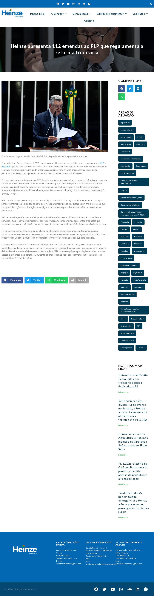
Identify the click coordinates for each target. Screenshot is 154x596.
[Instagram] (73, 4)
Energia (136, 229)
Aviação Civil (126, 144)
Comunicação (80, 13)
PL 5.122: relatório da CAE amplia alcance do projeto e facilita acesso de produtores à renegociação (133, 471)
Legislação (139, 13)
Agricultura (125, 122)
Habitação (125, 244)
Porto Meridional (127, 294)
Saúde (123, 319)
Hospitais (124, 251)
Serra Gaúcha (126, 326)
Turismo (141, 348)
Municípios (138, 287)
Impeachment (139, 251)
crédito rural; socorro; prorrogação (129, 181)
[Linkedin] (84, 4)
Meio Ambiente (140, 280)
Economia (125, 222)
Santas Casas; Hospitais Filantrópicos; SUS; (130, 310)
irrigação (124, 273)
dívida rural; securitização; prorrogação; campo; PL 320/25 (133, 213)
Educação (138, 222)
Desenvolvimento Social (130, 205)
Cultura (124, 190)
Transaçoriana (126, 348)
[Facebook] (57, 4)
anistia (139, 137)
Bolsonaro (140, 144)
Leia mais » (123, 392)
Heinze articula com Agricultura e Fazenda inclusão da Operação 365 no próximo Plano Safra (133, 441)
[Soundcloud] (79, 4)
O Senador (57, 13)
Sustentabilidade (127, 333)
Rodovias (124, 301)
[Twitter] (63, 4)
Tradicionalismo (127, 340)
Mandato (124, 280)
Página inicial (37, 13)
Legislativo (137, 273)
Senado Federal (137, 319)
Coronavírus (141, 166)
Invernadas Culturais (129, 265)
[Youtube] (68, 4)
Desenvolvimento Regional (131, 198)
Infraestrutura (126, 258)
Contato (89, 20)
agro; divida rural (127, 130)
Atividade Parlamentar (110, 13)
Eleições (124, 229)
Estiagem (124, 236)
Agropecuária (126, 137)
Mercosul (124, 287)
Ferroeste (138, 236)
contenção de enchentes (131, 159)
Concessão (125, 151)
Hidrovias (138, 244)
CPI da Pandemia (127, 173)
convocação (125, 166)
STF (138, 326)
